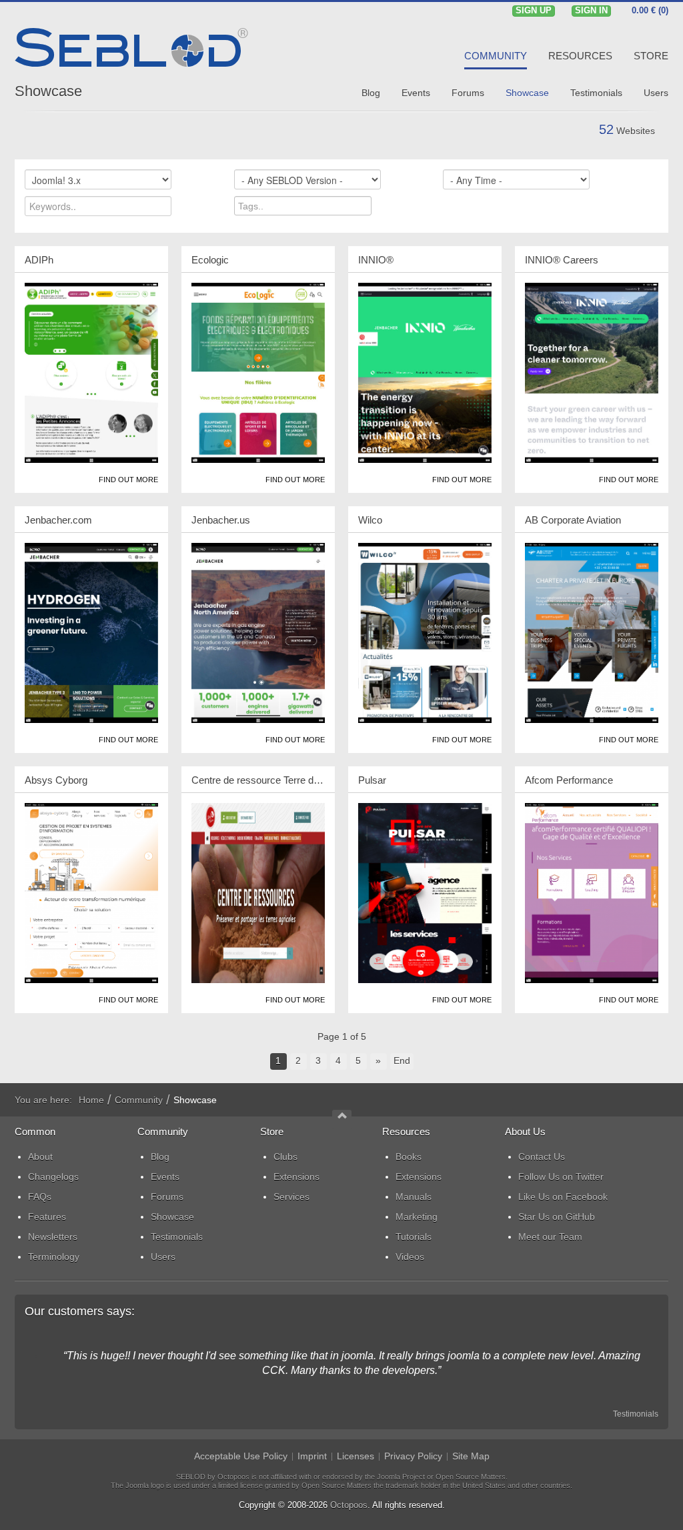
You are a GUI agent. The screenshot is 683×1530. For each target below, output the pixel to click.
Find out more (128, 480)
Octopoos (349, 1505)
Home (91, 1099)
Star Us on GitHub (556, 1216)
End (402, 1060)
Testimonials (635, 1414)
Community (139, 1099)
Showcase (48, 91)
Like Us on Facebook (563, 1196)
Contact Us (541, 1156)
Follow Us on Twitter (561, 1176)
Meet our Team (550, 1236)
